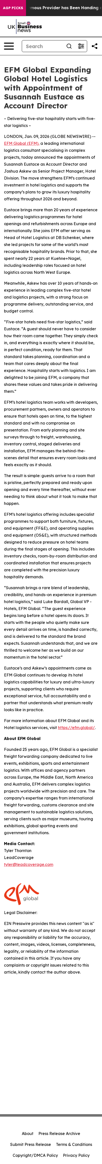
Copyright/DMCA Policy (35, 1155)
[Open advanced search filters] (81, 46)
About (27, 1133)
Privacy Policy (76, 1155)
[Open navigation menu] (9, 46)
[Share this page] (94, 46)
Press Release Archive (59, 1133)
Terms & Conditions (74, 1144)
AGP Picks (13, 8)
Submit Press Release (30, 1144)
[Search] (69, 46)
